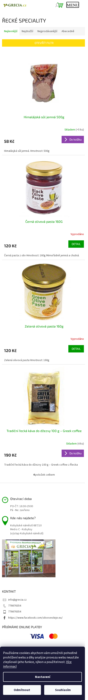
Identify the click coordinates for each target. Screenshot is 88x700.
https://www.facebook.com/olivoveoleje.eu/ (35, 618)
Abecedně (68, 31)
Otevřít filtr (44, 43)
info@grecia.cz (17, 600)
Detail (76, 244)
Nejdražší (27, 31)
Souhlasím (63, 690)
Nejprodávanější (47, 31)
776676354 (14, 606)
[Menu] (72, 5)
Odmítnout (22, 690)
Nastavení (42, 677)
